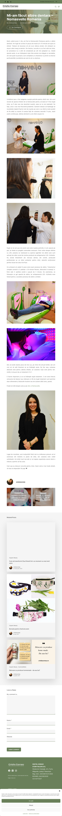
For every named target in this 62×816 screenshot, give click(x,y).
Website (9, 737)
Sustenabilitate (22, 667)
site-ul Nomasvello (34, 386)
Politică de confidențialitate (34, 813)
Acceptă (31, 801)
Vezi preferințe (31, 809)
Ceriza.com (13, 777)
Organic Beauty (39, 23)
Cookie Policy (25, 813)
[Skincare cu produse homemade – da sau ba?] (31, 659)
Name (9, 720)
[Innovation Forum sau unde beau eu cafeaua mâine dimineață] (19, 497)
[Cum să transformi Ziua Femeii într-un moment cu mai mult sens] (31, 547)
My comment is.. (12, 694)
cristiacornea (13, 23)
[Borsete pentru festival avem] (31, 605)
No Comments (16, 27)
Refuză (31, 805)
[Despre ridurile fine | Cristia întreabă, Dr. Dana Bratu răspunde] (43, 497)
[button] (59, 791)
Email (9, 728)
